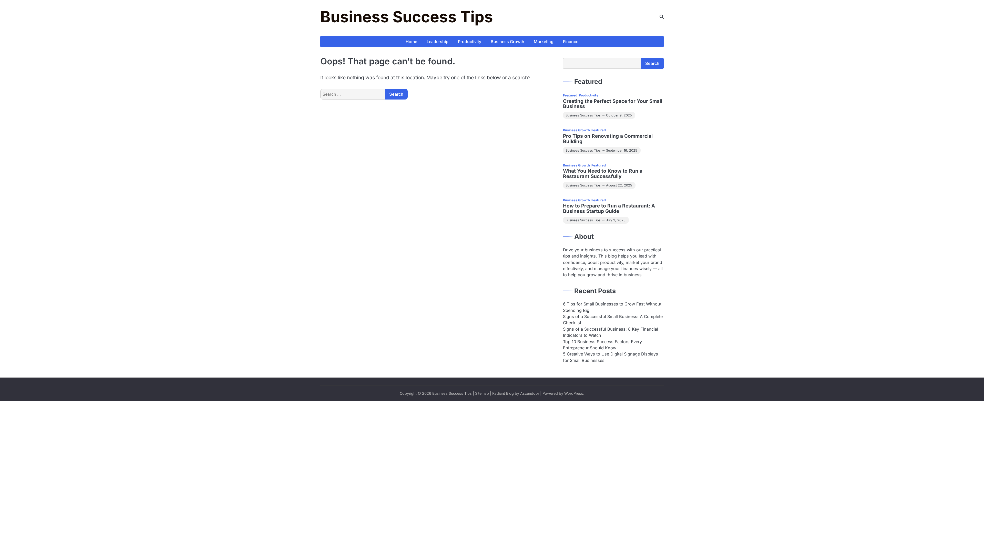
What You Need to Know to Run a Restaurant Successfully (602, 174)
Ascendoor (529, 393)
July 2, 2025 (615, 220)
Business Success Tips (406, 16)
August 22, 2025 (619, 185)
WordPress (573, 393)
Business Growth (507, 41)
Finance (570, 41)
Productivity (469, 41)
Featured (570, 95)
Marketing (544, 41)
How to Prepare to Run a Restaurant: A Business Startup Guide (609, 208)
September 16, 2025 (621, 150)
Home (411, 41)
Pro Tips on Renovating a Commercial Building (608, 139)
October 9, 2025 (619, 115)
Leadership (437, 41)
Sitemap (482, 393)
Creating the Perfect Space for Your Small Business (612, 104)
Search (652, 63)
